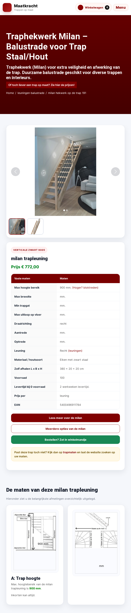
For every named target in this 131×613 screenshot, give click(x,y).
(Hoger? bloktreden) (85, 287)
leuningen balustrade (31, 93)
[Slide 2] (67, 210)
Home (10, 93)
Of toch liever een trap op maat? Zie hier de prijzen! (41, 85)
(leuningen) (75, 350)
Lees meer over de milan (65, 418)
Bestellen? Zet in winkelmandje (65, 439)
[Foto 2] (35, 226)
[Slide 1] (64, 210)
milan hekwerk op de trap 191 (67, 93)
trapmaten (69, 452)
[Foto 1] (17, 226)
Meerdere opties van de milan (65, 428)
